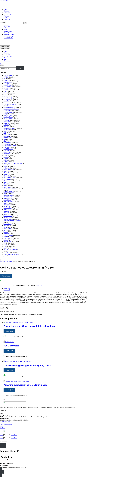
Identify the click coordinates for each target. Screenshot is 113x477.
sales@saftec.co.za (5, 421)
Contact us (7, 19)
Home (5, 9)
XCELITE (7, 33)
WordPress (14, 435)
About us (6, 11)
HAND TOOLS (8, 36)
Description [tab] (7, 288)
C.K (5, 27)
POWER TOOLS (9, 34)
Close (1, 64)
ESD (5, 29)
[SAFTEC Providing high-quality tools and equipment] (56, 4)
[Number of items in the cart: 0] (0, 260)
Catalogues (7, 12)
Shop (5, 17)
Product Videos (8, 14)
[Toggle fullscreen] (2, 441)
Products (6, 16)
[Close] (4, 360)
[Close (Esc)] (6, 441)
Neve (1, 435)
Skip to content (4, 1)
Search (2, 65)
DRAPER (7, 26)
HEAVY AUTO (8, 38)
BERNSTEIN (8, 31)
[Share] (4, 441)
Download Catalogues (6, 424)
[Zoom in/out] (0, 441)
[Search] (25, 23)
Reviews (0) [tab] (7, 290)
